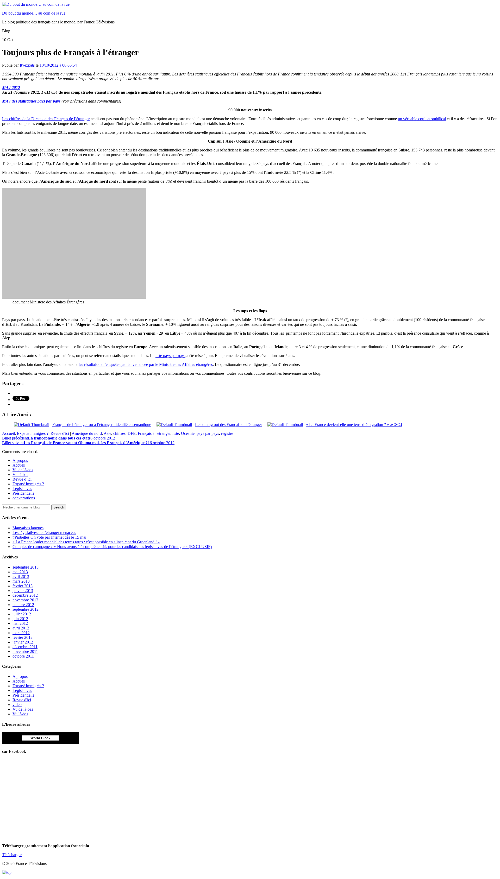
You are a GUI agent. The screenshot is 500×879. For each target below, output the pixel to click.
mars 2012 (21, 632)
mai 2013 (20, 572)
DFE (132, 433)
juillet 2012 (21, 614)
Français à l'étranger (154, 433)
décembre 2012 (25, 595)
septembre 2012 (25, 609)
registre (227, 433)
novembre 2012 (25, 600)
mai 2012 (20, 623)
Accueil (8, 433)
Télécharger (12, 854)
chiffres (119, 433)
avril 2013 (20, 576)
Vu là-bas (20, 474)
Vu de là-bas (22, 470)
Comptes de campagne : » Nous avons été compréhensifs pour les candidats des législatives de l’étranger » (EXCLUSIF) (112, 546)
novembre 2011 (25, 651)
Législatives (22, 488)
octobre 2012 (23, 604)
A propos (20, 676)
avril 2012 (20, 628)
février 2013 (22, 586)
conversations (23, 498)
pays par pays (208, 433)
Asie (107, 433)
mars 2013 (21, 581)
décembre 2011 (25, 647)
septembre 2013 (25, 567)
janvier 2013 (22, 590)
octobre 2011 (23, 656)
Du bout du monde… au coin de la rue (33, 13)
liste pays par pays (170, 355)
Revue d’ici (22, 479)
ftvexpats (27, 65)
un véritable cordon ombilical (422, 119)
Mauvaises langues (27, 528)
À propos (20, 460)
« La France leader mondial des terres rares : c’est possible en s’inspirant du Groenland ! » (86, 542)
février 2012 (22, 637)
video (17, 704)
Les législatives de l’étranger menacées (44, 532)
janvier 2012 (22, 642)
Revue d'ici (60, 433)
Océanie (188, 433)
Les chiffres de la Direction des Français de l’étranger (46, 119)
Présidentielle (23, 493)
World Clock (40, 738)
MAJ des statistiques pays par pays (31, 101)
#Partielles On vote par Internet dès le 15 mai (49, 537)
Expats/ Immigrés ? (32, 433)
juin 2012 (20, 618)
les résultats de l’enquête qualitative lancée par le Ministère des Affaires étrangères (146, 364)
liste (175, 433)
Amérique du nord (87, 433)
